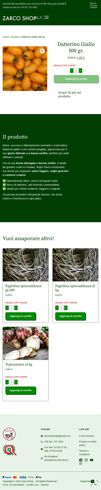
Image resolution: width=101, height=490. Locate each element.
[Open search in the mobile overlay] (36, 18)
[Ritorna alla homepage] (17, 434)
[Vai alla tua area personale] (41, 17)
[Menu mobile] (46, 17)
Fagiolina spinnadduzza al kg (75, 288)
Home (6, 37)
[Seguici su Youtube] (91, 460)
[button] (42, 51)
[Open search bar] (37, 18)
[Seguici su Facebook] (80, 460)
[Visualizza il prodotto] (25, 264)
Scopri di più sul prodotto (69, 94)
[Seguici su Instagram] (86, 460)
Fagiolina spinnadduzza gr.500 (23, 288)
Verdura (15, 37)
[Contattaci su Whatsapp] (80, 463)
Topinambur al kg (18, 364)
